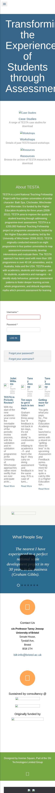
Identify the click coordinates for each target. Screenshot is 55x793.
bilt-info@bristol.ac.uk (28, 654)
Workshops (27, 139)
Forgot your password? (21, 353)
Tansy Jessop (30, 382)
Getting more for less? (43, 403)
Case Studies (27, 119)
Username (12, 312)
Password (12, 324)
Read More (9, 486)
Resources (27, 156)
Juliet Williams (13, 381)
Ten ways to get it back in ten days (27, 404)
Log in (13, 338)
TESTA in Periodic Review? (9, 400)
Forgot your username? (21, 359)
